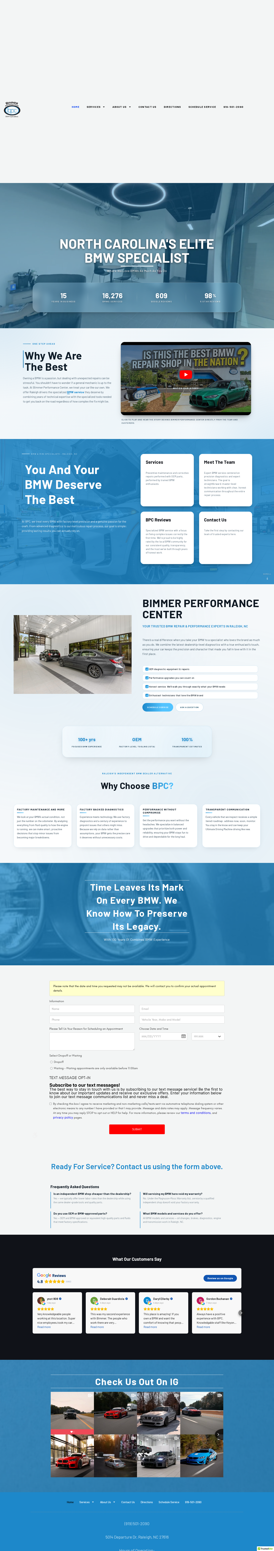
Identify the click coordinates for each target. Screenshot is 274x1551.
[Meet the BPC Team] (225, 480)
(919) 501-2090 (137, 1523)
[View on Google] (41, 1300)
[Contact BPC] (225, 538)
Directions (172, 106)
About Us (119, 106)
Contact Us (147, 106)
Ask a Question (189, 707)
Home (75, 106)
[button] (186, 378)
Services (94, 106)
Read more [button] (44, 1327)
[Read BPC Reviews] (167, 538)
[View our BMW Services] (167, 480)
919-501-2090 (233, 106)
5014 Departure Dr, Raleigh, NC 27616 (137, 1536)
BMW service (75, 392)
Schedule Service (202, 106)
